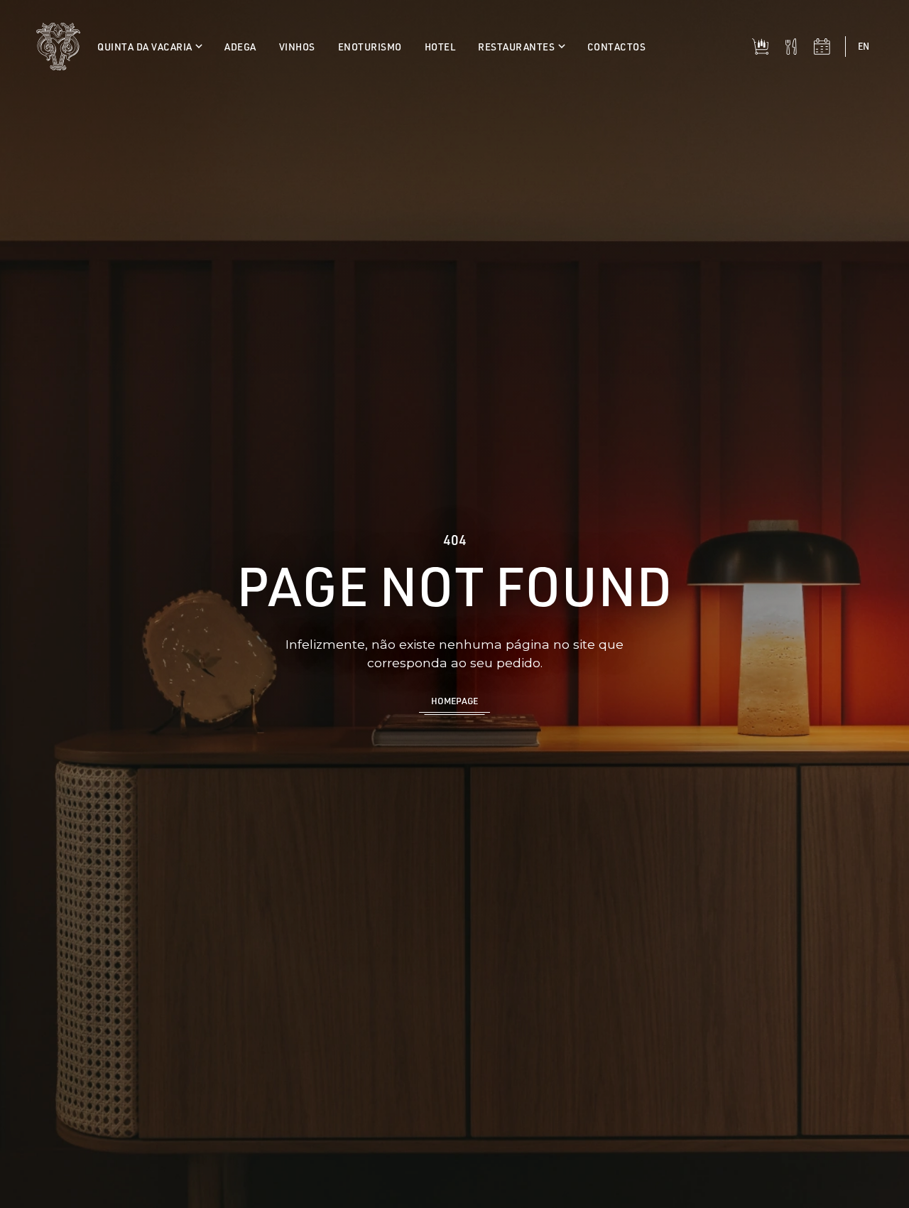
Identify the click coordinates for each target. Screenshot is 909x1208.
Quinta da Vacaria (146, 47)
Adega (240, 47)
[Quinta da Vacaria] (58, 46)
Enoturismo (370, 47)
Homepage (454, 700)
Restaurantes (517, 47)
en (864, 46)
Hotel (440, 47)
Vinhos (297, 47)
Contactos (616, 47)
